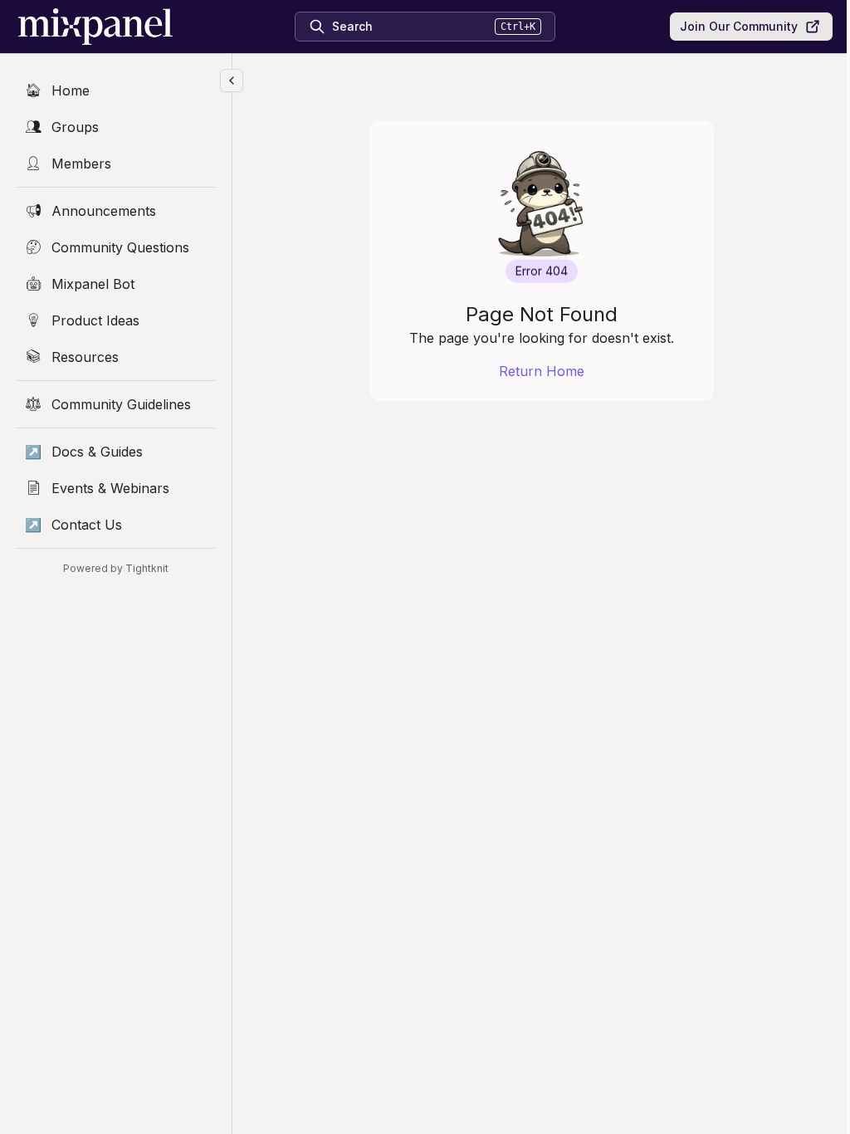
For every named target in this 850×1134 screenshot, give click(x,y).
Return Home (541, 371)
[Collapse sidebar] (231, 80)
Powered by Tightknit (116, 568)
